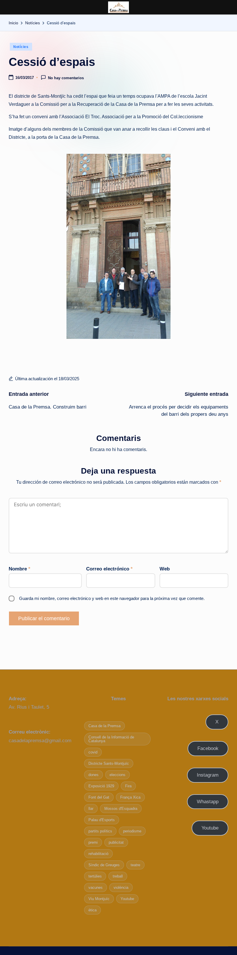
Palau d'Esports (101, 820)
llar (90, 808)
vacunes (95, 887)
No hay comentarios (66, 78)
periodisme (132, 831)
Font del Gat (98, 797)
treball (118, 876)
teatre (135, 865)
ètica (92, 910)
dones (93, 775)
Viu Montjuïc (99, 899)
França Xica (130, 797)
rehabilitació (98, 853)
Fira (128, 786)
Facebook (208, 748)
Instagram (208, 775)
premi (93, 842)
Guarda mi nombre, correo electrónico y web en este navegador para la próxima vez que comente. (112, 598)
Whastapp (208, 801)
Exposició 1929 (101, 786)
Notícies (21, 47)
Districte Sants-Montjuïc (108, 763)
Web (165, 569)
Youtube (127, 899)
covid (92, 752)
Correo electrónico (109, 569)
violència (121, 887)
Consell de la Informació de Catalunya (111, 739)
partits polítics (100, 831)
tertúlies (95, 876)
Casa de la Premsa (104, 726)
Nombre (19, 569)
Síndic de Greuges (104, 865)
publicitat (116, 842)
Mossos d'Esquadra (120, 808)
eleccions (117, 775)
